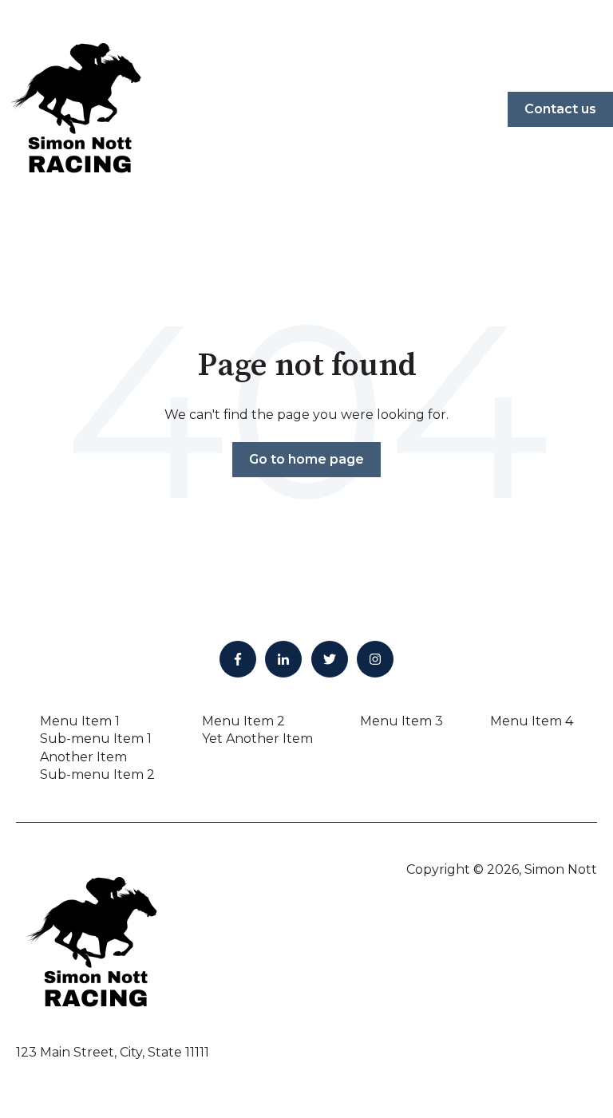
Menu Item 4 (531, 721)
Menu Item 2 (243, 721)
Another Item (83, 756)
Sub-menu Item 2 (97, 774)
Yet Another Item (257, 738)
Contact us (560, 109)
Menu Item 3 (401, 721)
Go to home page (306, 459)
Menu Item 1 (80, 721)
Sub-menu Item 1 (96, 738)
